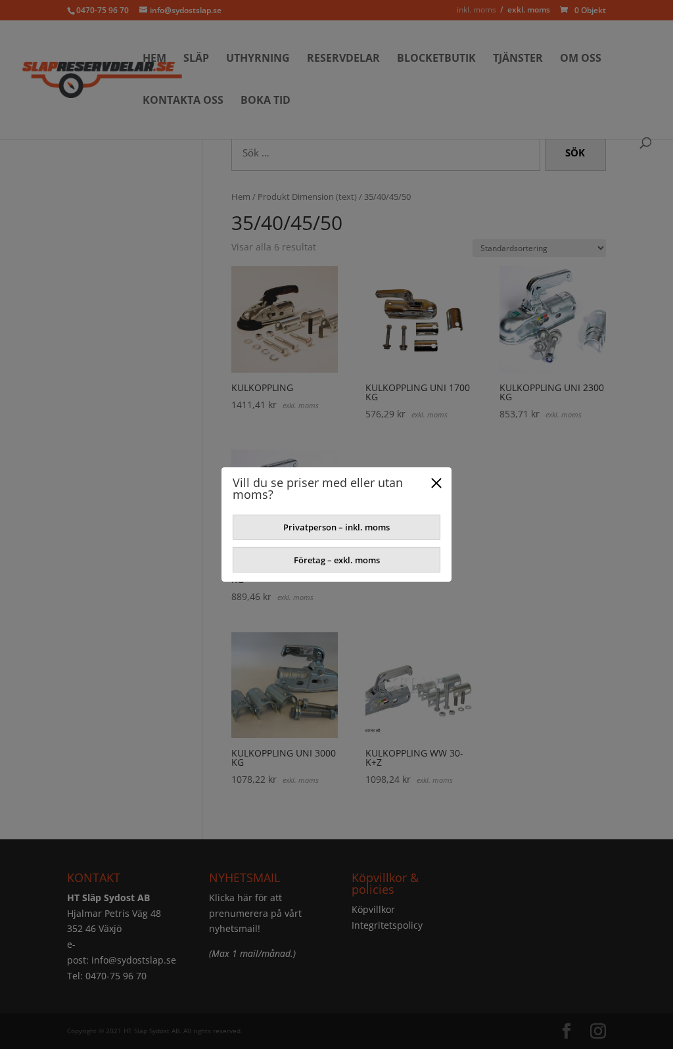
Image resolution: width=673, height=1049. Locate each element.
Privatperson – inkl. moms (336, 527)
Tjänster (518, 59)
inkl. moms (476, 9)
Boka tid (265, 101)
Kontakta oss (183, 101)
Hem (154, 59)
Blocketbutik (436, 59)
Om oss (580, 59)
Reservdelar (343, 59)
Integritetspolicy (387, 925)
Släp (196, 59)
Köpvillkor (373, 909)
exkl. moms (528, 9)
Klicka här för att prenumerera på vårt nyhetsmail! (255, 913)
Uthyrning (258, 59)
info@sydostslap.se (133, 960)
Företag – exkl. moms (337, 560)
